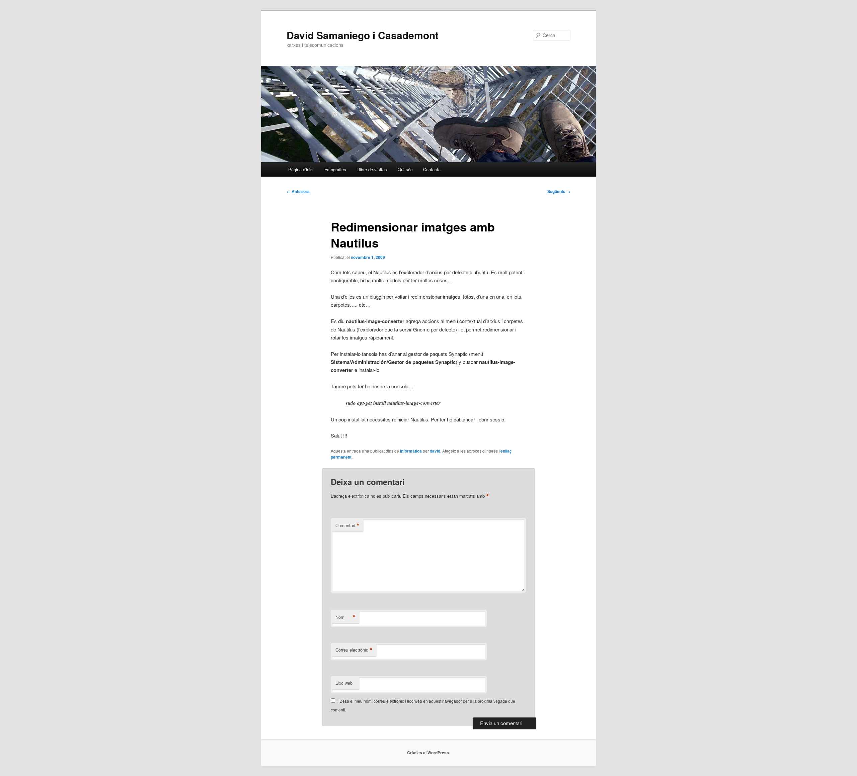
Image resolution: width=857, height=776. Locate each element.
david (435, 451)
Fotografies (335, 169)
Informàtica (411, 451)
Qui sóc (405, 169)
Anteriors (298, 191)
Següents (558, 191)
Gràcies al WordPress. (428, 753)
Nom (345, 617)
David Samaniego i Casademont (363, 35)
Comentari (347, 525)
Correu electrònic (354, 650)
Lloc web (344, 683)
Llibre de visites (372, 169)
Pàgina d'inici (301, 169)
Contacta (432, 169)
